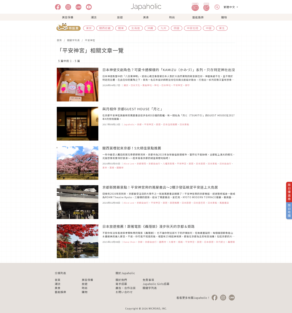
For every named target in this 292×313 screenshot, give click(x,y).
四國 (176, 28)
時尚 (172, 17)
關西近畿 (105, 28)
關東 (121, 28)
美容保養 (68, 17)
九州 (163, 28)
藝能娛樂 (198, 17)
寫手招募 (121, 284)
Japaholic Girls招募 (156, 284)
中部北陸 (192, 28)
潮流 (94, 17)
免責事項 (148, 280)
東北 (222, 28)
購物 (224, 17)
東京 (89, 28)
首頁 (59, 40)
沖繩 (150, 28)
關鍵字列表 (73, 40)
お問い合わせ (124, 292)
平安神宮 (90, 40)
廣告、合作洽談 (126, 288)
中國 (209, 28)
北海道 (135, 28)
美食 (146, 17)
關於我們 (121, 280)
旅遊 (120, 17)
